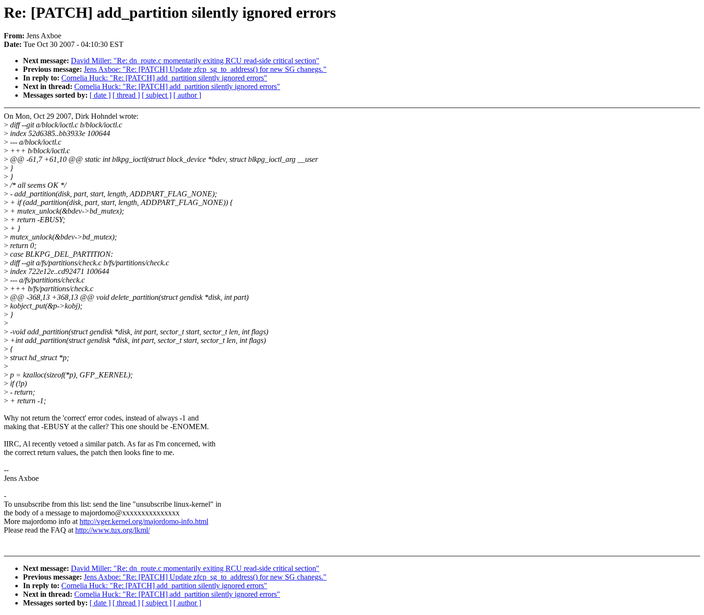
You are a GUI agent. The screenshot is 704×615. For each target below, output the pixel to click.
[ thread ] (126, 95)
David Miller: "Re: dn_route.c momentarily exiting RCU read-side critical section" (195, 61)
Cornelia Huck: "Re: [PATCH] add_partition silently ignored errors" (164, 78)
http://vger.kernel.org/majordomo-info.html (143, 521)
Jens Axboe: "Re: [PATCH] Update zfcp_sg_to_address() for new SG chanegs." (205, 69)
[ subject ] (156, 95)
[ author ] (187, 95)
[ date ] (100, 95)
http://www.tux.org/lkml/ (112, 530)
